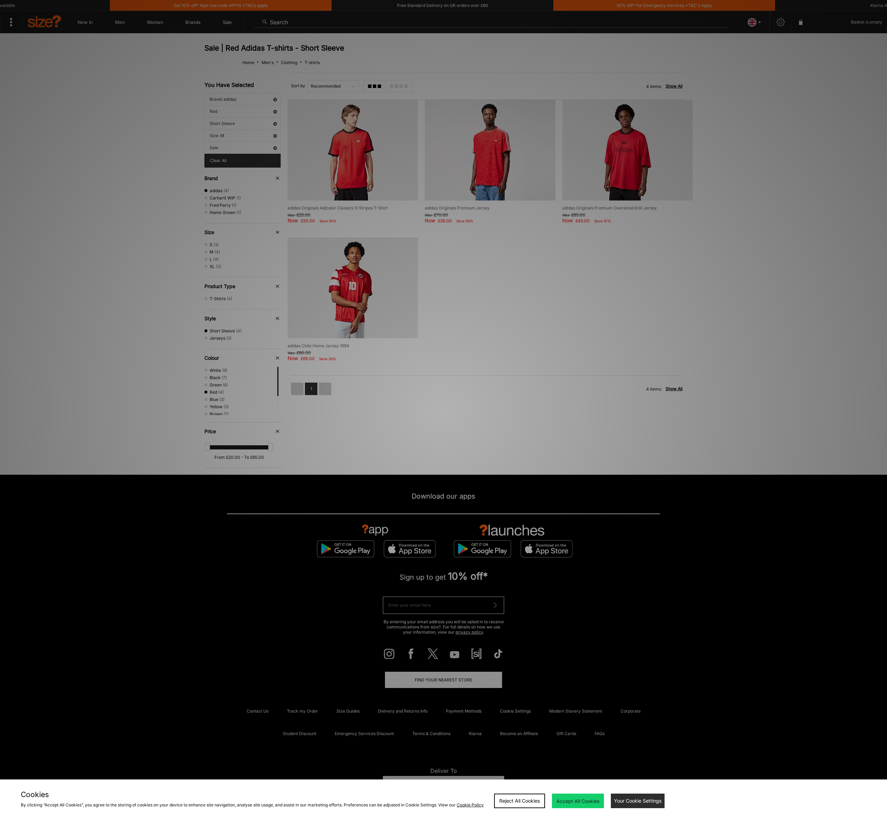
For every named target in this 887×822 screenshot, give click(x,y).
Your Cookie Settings (637, 801)
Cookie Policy (470, 804)
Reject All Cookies (519, 801)
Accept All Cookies (577, 801)
